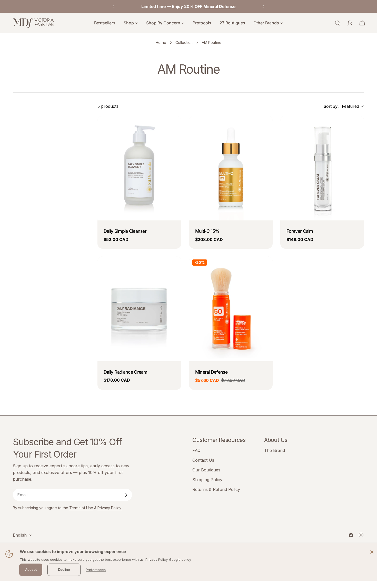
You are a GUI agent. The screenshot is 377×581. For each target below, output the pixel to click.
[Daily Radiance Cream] (139, 308)
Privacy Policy (156, 559)
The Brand (274, 450)
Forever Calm (299, 231)
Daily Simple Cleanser (125, 231)
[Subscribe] (126, 494)
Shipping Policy (207, 479)
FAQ (196, 450)
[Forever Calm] (322, 168)
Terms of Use (81, 508)
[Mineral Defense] (231, 308)
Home (161, 42)
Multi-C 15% (207, 231)
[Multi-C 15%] (231, 168)
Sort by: (331, 106)
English (20, 535)
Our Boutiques (206, 469)
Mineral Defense (211, 372)
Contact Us (203, 460)
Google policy (180, 559)
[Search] (337, 23)
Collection (184, 42)
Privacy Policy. (109, 508)
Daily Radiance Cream (125, 372)
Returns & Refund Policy (216, 489)
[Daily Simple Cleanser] (139, 168)
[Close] (371, 552)
